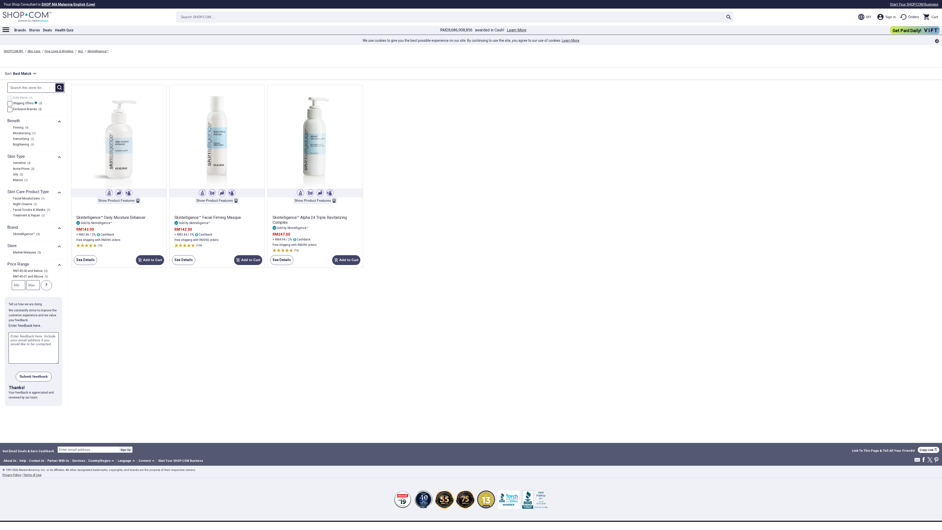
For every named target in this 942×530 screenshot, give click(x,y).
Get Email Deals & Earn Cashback (28, 451)
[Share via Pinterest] (936, 460)
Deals (47, 30)
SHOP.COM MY (14, 51)
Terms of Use (32, 475)
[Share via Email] (917, 461)
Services (78, 461)
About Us (9, 461)
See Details (84, 261)
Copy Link (928, 450)
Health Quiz (64, 30)
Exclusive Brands (27, 109)
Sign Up (125, 449)
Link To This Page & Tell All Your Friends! (883, 450)
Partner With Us (58, 461)
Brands (20, 30)
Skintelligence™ (97, 51)
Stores (34, 30)
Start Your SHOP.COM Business (914, 4)
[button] (102, 461)
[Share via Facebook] (923, 460)
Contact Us (36, 461)
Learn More (516, 30)
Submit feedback (34, 376)
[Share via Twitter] (930, 460)
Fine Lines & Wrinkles (59, 51)
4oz (81, 51)
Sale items (22, 98)
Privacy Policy (11, 475)
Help (22, 461)
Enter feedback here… (25, 325)
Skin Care (34, 51)
